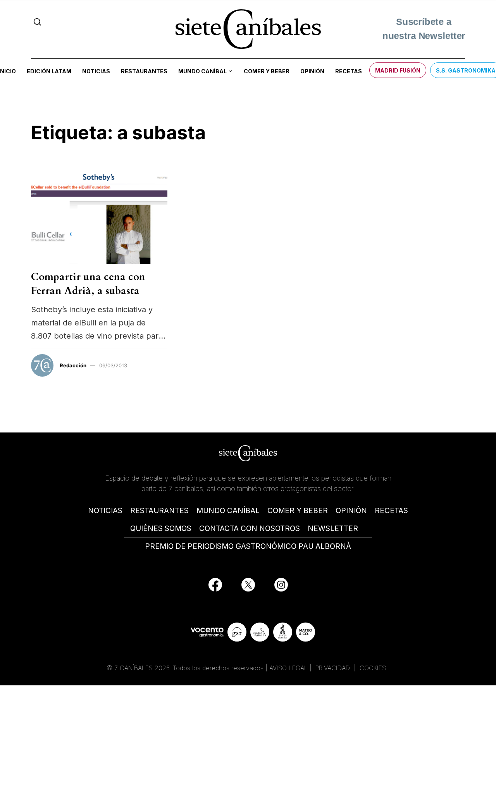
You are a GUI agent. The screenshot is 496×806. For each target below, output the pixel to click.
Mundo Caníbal (202, 71)
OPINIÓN (351, 510)
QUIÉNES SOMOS (160, 528)
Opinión (312, 71)
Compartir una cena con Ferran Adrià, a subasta (88, 283)
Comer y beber (266, 71)
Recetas (348, 71)
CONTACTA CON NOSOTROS (249, 528)
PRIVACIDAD (333, 668)
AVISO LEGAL (288, 668)
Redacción (73, 365)
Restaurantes (144, 71)
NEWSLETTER (333, 528)
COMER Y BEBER (297, 510)
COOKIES (373, 668)
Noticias (96, 71)
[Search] (37, 21)
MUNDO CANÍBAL (228, 510)
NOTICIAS (105, 510)
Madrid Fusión (397, 70)
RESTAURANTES (159, 510)
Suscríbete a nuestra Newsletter (423, 29)
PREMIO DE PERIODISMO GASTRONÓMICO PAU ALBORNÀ (248, 546)
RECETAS (391, 510)
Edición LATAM (49, 71)
